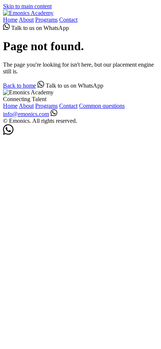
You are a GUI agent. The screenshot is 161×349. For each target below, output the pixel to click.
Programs (46, 19)
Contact (68, 19)
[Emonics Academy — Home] (28, 13)
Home (10, 19)
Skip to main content (27, 6)
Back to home (19, 85)
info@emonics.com (26, 114)
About (26, 19)
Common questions (102, 106)
